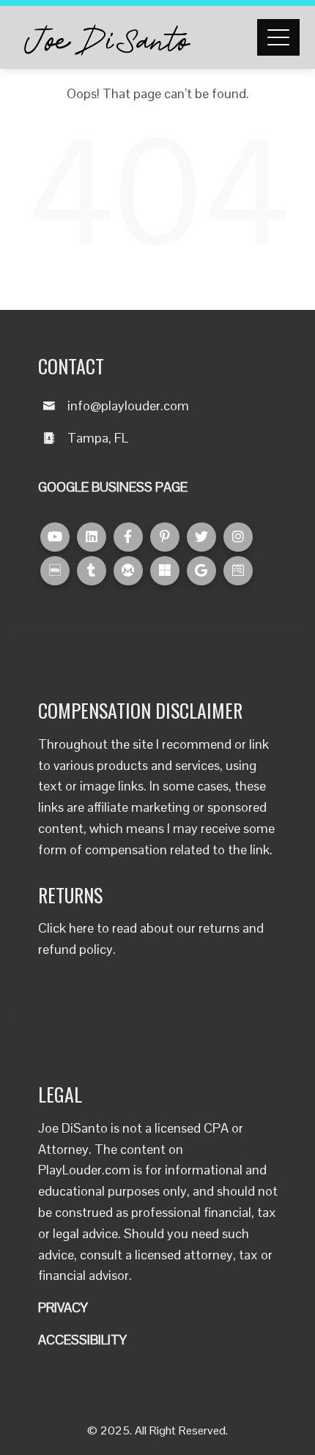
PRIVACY (63, 1307)
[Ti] (91, 570)
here (81, 927)
